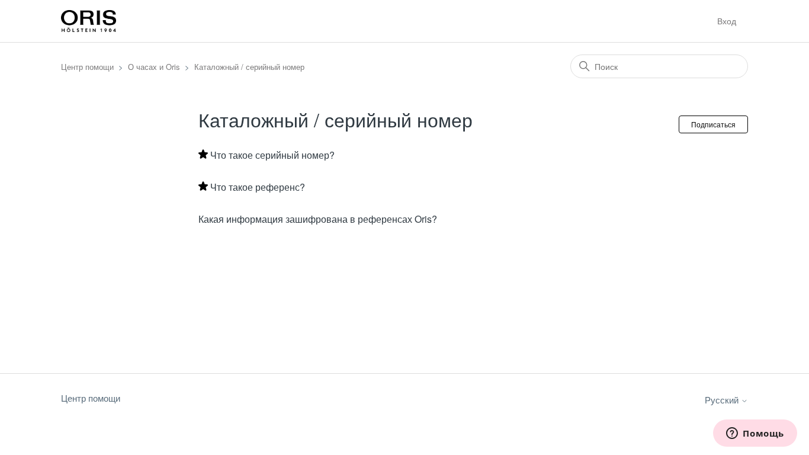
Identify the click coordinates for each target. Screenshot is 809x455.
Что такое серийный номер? (272, 155)
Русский (723, 400)
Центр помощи (87, 66)
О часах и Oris (154, 66)
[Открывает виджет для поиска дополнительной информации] (755, 434)
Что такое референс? (257, 187)
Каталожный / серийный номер (249, 66)
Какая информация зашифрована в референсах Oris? (317, 219)
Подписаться (713, 124)
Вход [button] (726, 21)
